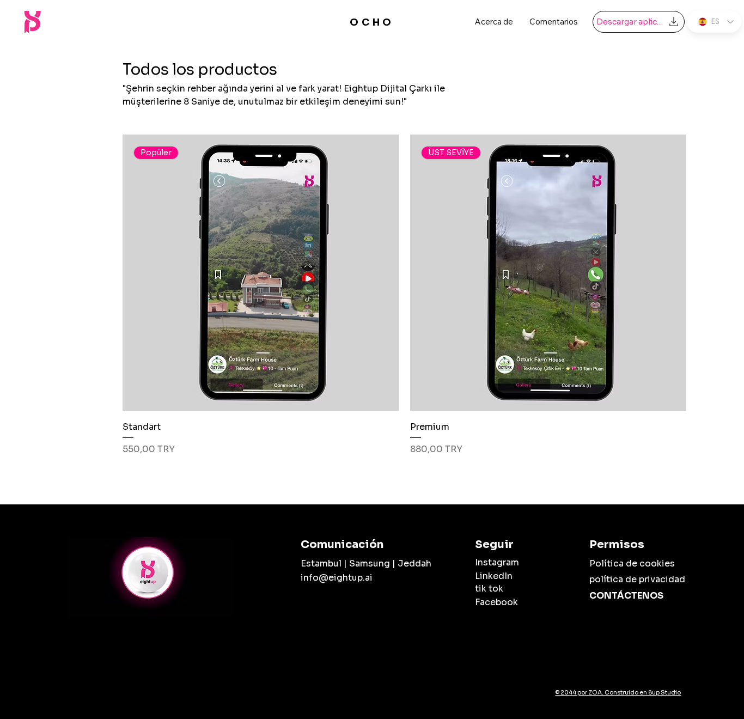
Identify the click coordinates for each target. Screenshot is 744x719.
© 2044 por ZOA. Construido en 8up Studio (618, 692)
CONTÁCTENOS (626, 595)
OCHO (372, 22)
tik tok (489, 588)
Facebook (496, 602)
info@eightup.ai (337, 577)
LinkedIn (494, 576)
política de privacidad (637, 579)
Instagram (497, 562)
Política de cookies (632, 563)
